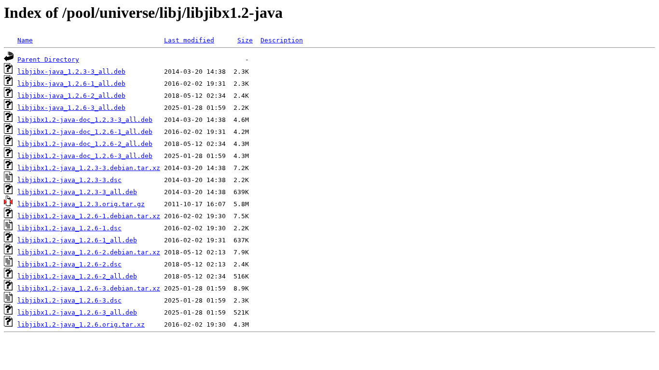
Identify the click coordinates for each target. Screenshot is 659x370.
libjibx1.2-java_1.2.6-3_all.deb (77, 312)
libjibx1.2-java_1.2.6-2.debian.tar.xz (88, 252)
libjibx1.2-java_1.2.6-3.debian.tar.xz (88, 288)
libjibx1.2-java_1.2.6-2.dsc (69, 264)
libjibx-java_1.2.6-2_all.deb (71, 95)
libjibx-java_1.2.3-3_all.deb (71, 71)
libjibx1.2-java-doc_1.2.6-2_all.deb (84, 143)
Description (282, 40)
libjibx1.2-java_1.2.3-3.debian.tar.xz (88, 168)
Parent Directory (48, 59)
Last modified (189, 40)
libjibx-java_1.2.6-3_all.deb (71, 107)
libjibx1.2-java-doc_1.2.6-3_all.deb (84, 155)
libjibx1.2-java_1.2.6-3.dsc (69, 300)
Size (245, 40)
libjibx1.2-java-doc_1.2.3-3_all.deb (84, 119)
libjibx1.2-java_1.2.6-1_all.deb (77, 240)
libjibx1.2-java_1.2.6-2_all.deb (77, 276)
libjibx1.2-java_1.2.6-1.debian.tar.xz (88, 216)
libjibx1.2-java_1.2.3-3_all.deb (77, 192)
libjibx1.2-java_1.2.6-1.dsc (69, 228)
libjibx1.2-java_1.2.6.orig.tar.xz (81, 324)
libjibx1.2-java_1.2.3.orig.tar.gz (81, 204)
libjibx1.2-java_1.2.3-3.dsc (69, 180)
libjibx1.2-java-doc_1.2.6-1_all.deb (84, 131)
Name (25, 40)
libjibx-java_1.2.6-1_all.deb (71, 83)
